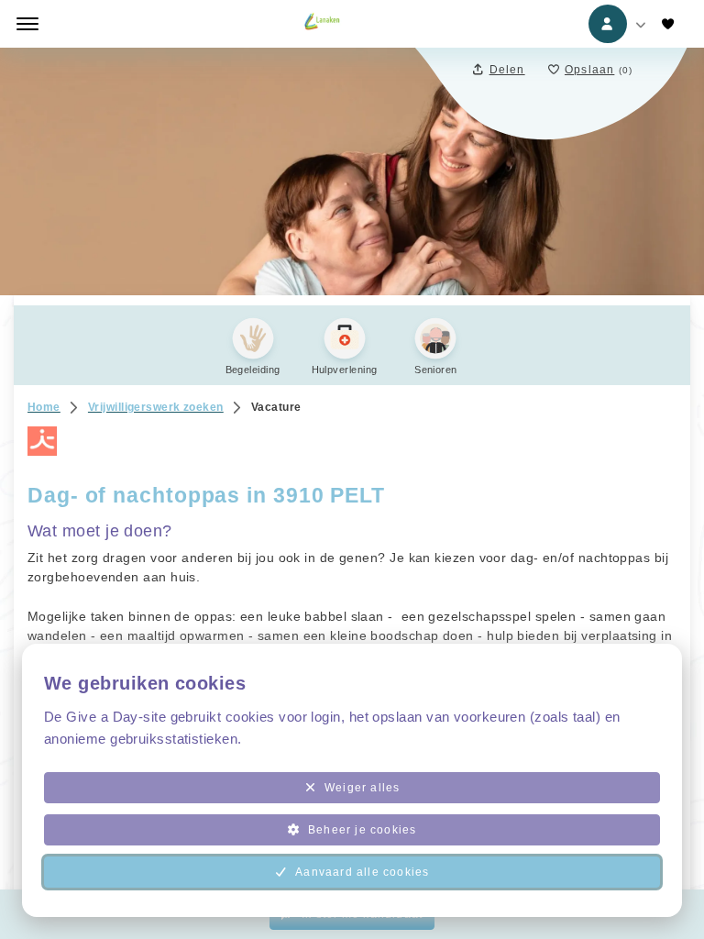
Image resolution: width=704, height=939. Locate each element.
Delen (507, 69)
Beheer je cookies (362, 829)
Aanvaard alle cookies (362, 872)
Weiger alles (362, 787)
